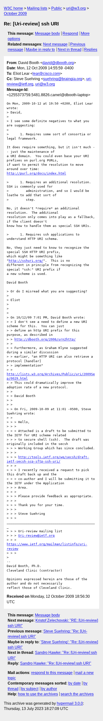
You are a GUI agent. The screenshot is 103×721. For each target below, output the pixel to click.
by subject (29, 689)
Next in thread (69, 49)
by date (74, 683)
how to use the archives (38, 694)
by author (49, 689)
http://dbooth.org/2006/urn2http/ (45, 339)
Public (56, 8)
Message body (47, 33)
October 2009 (15, 14)
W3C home (13, 8)
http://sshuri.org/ (26, 260)
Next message (55, 44)
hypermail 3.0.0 (70, 703)
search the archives (77, 694)
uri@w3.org (76, 8)
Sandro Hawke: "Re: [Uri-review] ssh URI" (55, 663)
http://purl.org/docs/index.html (36, 173)
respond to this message (52, 673)
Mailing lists (37, 8)
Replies (90, 49)
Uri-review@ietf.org (36, 535)
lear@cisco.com (46, 73)
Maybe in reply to (40, 49)
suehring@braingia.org (62, 79)
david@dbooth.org (58, 63)
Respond (70, 33)
